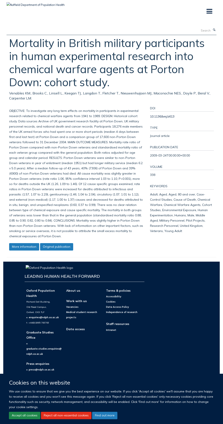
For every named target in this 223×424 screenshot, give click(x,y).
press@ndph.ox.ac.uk (41, 369)
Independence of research (121, 312)
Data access (75, 329)
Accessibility (113, 296)
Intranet (111, 329)
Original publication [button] (56, 247)
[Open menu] (209, 11)
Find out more (105, 415)
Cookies (110, 301)
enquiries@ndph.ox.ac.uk (44, 317)
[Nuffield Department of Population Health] (36, 3)
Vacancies (72, 306)
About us (73, 290)
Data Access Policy (117, 306)
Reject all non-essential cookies (66, 415)
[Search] (214, 30)
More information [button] (24, 247)
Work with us (76, 301)
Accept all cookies (24, 415)
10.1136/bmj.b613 (162, 116)
